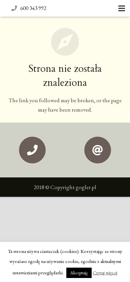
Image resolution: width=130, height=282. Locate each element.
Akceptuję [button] (79, 273)
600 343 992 (33, 8)
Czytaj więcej (105, 272)
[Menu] (121, 8)
